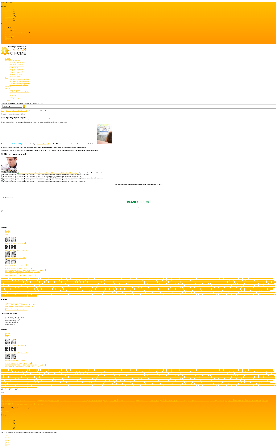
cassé (159, 282)
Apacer (246, 278)
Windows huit (240, 294)
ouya (88, 290)
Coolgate (150, 283)
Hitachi (188, 287)
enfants (213, 285)
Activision (82, 278)
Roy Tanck (23, 408)
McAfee (130, 289)
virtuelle (176, 294)
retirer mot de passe (78, 292)
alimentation (160, 278)
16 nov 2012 (21, 243)
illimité (196, 287)
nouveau (21, 290)
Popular (7, 231)
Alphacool (174, 278)
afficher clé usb (127, 278)
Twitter (131, 294)
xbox (267, 294)
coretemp (180, 283)
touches (94, 294)
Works (264, 294)
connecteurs (90, 283)
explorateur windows (268, 285)
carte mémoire (132, 282)
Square (246, 292)
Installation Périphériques (17, 71)
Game (91, 287)
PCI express (127, 290)
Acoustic (68, 278)
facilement (7, 287)
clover (2, 283)
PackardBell (94, 290)
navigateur (238, 289)
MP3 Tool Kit (222, 289)
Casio (156, 282)
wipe (250, 294)
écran (2, 296)
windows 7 (229, 294)
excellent (256, 285)
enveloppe (226, 285)
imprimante (211, 287)
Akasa (143, 278)
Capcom (115, 282)
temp (50, 294)
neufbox (7, 290)
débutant (46, 285)
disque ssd (6, 285)
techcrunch (42, 294)
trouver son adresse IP (120, 294)
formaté (64, 287)
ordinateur (80, 290)
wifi (217, 294)
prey (186, 290)
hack (169, 287)
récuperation (109, 292)
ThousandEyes (72, 294)
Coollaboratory (163, 283)
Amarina (188, 278)
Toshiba (90, 294)
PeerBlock (147, 290)
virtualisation (171, 294)
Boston (59, 282)
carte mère (126, 282)
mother (213, 289)
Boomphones (51, 282)
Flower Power (33, 287)
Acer (60, 278)
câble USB (228, 283)
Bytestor (85, 282)
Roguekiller (91, 292)
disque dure (265, 283)
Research (67, 292)
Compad (31, 283)
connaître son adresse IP (78, 283)
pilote (164, 290)
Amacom (184, 278)
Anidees (221, 278)
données (23, 285)
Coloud (27, 283)
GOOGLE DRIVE (10, 273)
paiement (107, 290)
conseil (121, 283)
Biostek (272, 280)
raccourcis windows (255, 290)
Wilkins (220, 294)
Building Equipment (11, 243)
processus (204, 290)
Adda (90, 278)
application (270, 278)
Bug (76, 282)
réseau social (142, 292)
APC (250, 278)
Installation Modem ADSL (17, 69)
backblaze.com (182, 280)
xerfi (270, 294)
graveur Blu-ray (145, 287)
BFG (265, 280)
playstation (175, 290)
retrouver (85, 292)
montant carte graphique (206, 289)
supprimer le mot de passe (269, 292)
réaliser (105, 292)
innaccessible (233, 287)
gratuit (139, 287)
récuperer (114, 292)
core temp (185, 283)
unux (139, 294)
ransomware (264, 290)
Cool (143, 283)
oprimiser (58, 290)
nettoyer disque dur (263, 289)
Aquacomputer (4, 280)
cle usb (264, 282)
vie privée (165, 294)
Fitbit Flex (21, 287)
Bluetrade (37, 282)
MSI (227, 289)
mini (148, 289)
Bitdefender (3, 282)
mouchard (217, 289)
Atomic (106, 280)
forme (67, 287)
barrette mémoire (210, 280)
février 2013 (8, 13)
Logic (100, 289)
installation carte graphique (247, 287)
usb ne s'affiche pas (145, 294)
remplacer (48, 292)
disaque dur (247, 283)
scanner (170, 292)
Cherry (246, 282)
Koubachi (50, 289)
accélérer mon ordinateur (53, 278)
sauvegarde (166, 292)
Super (258, 292)
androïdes (217, 278)
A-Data (31, 278)
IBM (193, 287)
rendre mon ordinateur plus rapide (57, 292)
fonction (38, 287)
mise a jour (155, 289)
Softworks (216, 292)
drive (38, 285)
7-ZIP (10, 278)
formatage (56, 287)
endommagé (208, 285)
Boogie (42, 282)
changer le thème (223, 282)
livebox (97, 289)
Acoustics (73, 278)
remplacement (34, 292)
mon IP (188, 289)
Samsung (158, 292)
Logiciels (8, 34)
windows (224, 294)
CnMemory (13, 283)
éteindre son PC (20, 296)
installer (2, 289)
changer (212, 282)
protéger (224, 290)
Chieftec (250, 282)
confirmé (57, 283)
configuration (52, 283)
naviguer (242, 289)
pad (104, 290)
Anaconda (205, 278)
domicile (19, 285)
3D (7, 278)
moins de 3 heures (180, 289)
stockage (250, 292)
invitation (12, 289)
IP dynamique (31, 289)
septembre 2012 (9, 17)
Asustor (90, 280)
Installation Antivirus (16, 74)
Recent (7, 232)
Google (123, 287)
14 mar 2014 (27, 268)
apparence (263, 278)
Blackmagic (20, 282)
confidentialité (46, 283)
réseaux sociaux (149, 292)
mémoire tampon (232, 289)
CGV (187, 282)
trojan (107, 294)
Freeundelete (83, 287)
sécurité (21, 294)
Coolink (157, 283)
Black (11, 282)
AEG (120, 278)
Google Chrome (128, 287)
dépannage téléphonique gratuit (139, 285)
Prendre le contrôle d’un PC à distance (16, 275)
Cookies (140, 283)
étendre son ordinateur (32, 296)
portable (182, 290)
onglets (40, 290)
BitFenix (8, 282)
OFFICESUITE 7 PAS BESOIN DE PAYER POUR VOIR (21, 270)
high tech (185, 287)
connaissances (62, 283)
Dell (236, 283)
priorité (188, 290)
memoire (145, 289)
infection (216, 287)
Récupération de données (17, 66)
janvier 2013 (9, 15)
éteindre (5, 296)
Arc (8, 280)
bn (40, 282)
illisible (200, 287)
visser (181, 294)
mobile (166, 289)
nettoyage (247, 289)
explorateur (261, 285)
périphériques (236, 290)
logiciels (107, 289)
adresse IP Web (109, 278)
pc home (123, 290)
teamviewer (37, 294)
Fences (17, 287)
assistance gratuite (63, 280)
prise (191, 290)
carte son (142, 282)
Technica (47, 294)
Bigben (268, 280)
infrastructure (227, 287)
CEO (185, 282)
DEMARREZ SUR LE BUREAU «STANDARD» (19, 272)
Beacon (235, 280)
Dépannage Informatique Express (19, 81)
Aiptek (138, 278)
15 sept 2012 (24, 250)
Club (5, 283)
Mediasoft (137, 289)
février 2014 (8, 11)
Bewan (256, 280)
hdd (181, 287)
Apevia (252, 278)
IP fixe (36, 289)
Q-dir (240, 290)
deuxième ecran (241, 283)
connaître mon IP (69, 283)
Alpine (177, 278)
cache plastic (94, 282)
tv (129, 294)
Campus (103, 282)
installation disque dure (259, 287)
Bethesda (252, 280)
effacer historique (180, 285)
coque (174, 283)
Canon (111, 282)
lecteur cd (61, 289)
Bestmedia (248, 280)
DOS (36, 285)
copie (171, 283)
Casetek (153, 282)
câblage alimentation (218, 283)
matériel (118, 289)
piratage (171, 290)
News (7, 411)
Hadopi (172, 287)
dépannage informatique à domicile (105, 285)
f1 (273, 285)
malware (111, 289)
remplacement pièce (41, 292)
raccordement (247, 290)
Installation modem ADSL (12, 250)
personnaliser (158, 290)
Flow (29, 287)
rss (6, 445)
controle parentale (134, 283)
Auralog (134, 280)
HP (191, 287)
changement (191, 282)
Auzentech (154, 280)
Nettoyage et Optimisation (17, 62)
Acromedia (77, 278)
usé (150, 294)
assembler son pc (33, 280)
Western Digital (210, 294)
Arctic (14, 280)
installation (239, 287)
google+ (7, 442)
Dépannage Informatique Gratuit (19, 85)
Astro (78, 280)
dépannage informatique (63, 285)
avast (158, 280)
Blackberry (15, 282)
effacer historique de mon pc (191, 285)
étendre (25, 296)
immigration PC (205, 287)
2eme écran (4, 278)
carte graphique (120, 282)
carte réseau (137, 282)
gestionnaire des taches (107, 287)
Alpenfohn (169, 278)
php (162, 290)
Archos (10, 280)
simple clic (202, 292)
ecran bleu (174, 285)
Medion (141, 289)
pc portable (136, 290)
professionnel (209, 290)
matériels (122, 289)
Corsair (197, 283)
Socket (211, 292)
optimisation (63, 290)
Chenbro (243, 282)
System (17, 294)
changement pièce (198, 282)
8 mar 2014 (31, 275)
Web (197, 294)
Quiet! (243, 290)
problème (195, 290)
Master (115, 289)
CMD (7, 283)
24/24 (14, 278)
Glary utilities (119, 287)
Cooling (154, 283)
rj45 (88, 292)
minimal (151, 289)
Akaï (146, 278)
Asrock (28, 280)
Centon (182, 282)
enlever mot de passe (219, 285)
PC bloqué (118, 290)
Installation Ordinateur (16, 73)
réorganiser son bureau (127, 292)
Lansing (57, 289)
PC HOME (8, 59)
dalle (232, 283)
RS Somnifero (97, 292)
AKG (148, 278)
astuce (81, 280)
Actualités (8, 86)
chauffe (236, 282)
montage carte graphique (195, 289)
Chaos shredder (231, 282)
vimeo (7, 439)
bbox (230, 280)
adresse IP (97, 278)
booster (56, 282)
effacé (198, 285)
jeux (39, 289)
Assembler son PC (10, 29)
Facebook (3, 287)
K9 (40, 289)
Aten (93, 280)
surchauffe (8, 294)
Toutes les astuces (15, 90)
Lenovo (79, 289)
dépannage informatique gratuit (75, 285)
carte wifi (147, 282)
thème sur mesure (79, 294)
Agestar (132, 278)
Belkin (240, 280)
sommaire (223, 292)
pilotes (167, 290)
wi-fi (215, 294)
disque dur (261, 283)
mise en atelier (162, 289)
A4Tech (34, 278)
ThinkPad (66, 294)
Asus (87, 280)
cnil (10, 283)
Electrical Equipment (11, 265)
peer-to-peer (141, 290)
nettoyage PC (252, 289)
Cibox (253, 282)
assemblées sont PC (42, 280)
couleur (204, 283)
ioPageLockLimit (19, 289)
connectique (95, 283)
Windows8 (8, 39)
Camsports (107, 282)
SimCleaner (197, 292)
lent (82, 289)
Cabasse (89, 282)
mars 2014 (8, 10)
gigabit (113, 287)
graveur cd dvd (152, 287)
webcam (200, 294)
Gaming (94, 287)
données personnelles (29, 285)
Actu (6, 27)
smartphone (207, 292)
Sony (230, 292)
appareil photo (257, 278)
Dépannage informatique (12, 60)
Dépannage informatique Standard (20, 79)
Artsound (21, 280)
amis (198, 278)
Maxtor (126, 289)
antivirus (240, 278)
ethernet (241, 285)
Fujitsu (88, 287)
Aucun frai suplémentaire (113, 280)
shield (184, 292)
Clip (268, 282)
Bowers (63, 282)
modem (170, 289)
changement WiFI (206, 282)
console (128, 283)
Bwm (82, 282)
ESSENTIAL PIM (236, 285)
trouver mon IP (112, 294)
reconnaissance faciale (22, 292)
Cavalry (162, 282)
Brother (70, 282)
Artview (24, 280)
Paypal (112, 290)
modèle (173, 289)
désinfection (159, 285)
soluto (219, 292)
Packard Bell (100, 290)
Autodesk (140, 280)
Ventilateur (155, 294)
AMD (195, 278)
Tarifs (6, 78)
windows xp (246, 294)
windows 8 (234, 294)
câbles (224, 283)
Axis (178, 280)
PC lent (132, 290)
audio (120, 280)
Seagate (174, 292)
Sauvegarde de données (16, 64)
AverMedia (169, 280)
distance (10, 285)
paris (110, 290)
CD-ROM (166, 282)
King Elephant (45, 289)
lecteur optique (74, 289)
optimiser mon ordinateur (72, 290)
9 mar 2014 (37, 272)
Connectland (107, 283)
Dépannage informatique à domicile (15, 33)
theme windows (60, 294)
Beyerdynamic (261, 280)
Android (213, 278)
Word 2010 (256, 294)
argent (17, 280)
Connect (86, 283)
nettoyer (257, 289)
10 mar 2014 (41, 270)
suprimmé (3, 294)
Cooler (146, 283)
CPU (207, 283)
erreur (230, 285)
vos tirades (191, 294)
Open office (44, 290)
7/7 (12, 278)
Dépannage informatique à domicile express (122, 285)
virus (179, 294)
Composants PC (14, 67)
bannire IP (188, 280)
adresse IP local (102, 278)
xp (275, 294)
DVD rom (42, 285)
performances (152, 290)
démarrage (50, 285)
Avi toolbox (174, 280)
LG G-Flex (85, 289)
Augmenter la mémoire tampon (14, 268)
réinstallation (119, 292)
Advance (117, 278)
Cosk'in (200, 283)
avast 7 (160, 280)
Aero (123, 278)
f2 (274, 285)
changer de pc (217, 282)
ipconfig (26, 289)
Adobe (92, 278)
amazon (192, 278)
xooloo (272, 294)
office (37, 290)
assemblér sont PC (51, 280)
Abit (37, 278)
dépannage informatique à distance (89, 285)
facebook (8, 440)
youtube (7, 437)
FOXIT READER (73, 287)
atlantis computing (100, 280)
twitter (7, 435)
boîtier (66, 282)
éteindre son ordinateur (12, 296)
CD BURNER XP (173, 282)
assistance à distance (72, 280)
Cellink (178, 282)
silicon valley (188, 292)
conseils (124, 283)
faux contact (12, 287)
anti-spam (236, 278)
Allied (165, 278)
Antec (232, 278)
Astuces (7, 31)
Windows (8, 38)
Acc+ (42, 278)
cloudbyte (274, 282)
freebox (78, 287)
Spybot (233, 292)
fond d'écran (43, 287)
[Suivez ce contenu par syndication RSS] (3, 411)
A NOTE (229, 278)
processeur (199, 290)
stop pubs (254, 292)
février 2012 (8, 18)
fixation (25, 287)
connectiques (101, 283)
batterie (227, 280)
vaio (152, 294)
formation (60, 287)
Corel (177, 283)
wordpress (261, 294)
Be (232, 280)
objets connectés (31, 290)
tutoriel (127, 294)
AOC (244, 278)
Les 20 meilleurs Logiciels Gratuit (19, 92)
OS (83, 290)
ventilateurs (160, 294)
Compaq (35, 283)
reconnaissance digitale (13, 292)
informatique (221, 287)
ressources (71, 292)
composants (39, 283)
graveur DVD (158, 287)
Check (239, 282)
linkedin (7, 444)
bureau (79, 282)
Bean (238, 280)
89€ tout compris (20, 278)
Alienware (155, 278)
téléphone (136, 294)
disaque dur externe (254, 283)
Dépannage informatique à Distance (20, 83)
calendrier (99, 282)
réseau (138, 292)
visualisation (186, 294)
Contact (7, 100)
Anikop (225, 278)
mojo (185, 289)
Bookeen (46, 282)
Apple (266, 278)
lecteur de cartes (67, 289)
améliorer (201, 278)
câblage (212, 283)
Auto (137, 280)
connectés (112, 283)
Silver (193, 292)
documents (14, 285)
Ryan (102, 292)
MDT (133, 289)
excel (253, 285)
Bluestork (33, 282)
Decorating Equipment (12, 258)
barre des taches (202, 280)
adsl (114, 278)
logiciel (103, 289)
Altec (181, 278)
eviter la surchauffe (248, 285)
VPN (195, 294)
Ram (260, 290)
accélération (45, 278)
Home (2, 111)
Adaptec (87, 278)
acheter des (64, 278)
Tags (6, 234)
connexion (117, 283)
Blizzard (25, 282)
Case (150, 282)
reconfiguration (4, 292)
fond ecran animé (49, 287)
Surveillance (12, 294)
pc (115, 290)
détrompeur (169, 285)
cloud (270, 282)
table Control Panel (27, 294)
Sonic (227, 292)
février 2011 (8, 20)
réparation (135, 292)
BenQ (244, 280)
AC (39, 278)
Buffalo (73, 282)
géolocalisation (164, 287)
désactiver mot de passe (151, 285)
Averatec (164, 280)
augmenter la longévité (127, 280)
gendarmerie (99, 287)
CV (209, 283)
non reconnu (16, 290)
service (180, 292)
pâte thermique (229, 290)
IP (23, 289)
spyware (236, 292)
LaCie (54, 289)
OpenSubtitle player (51, 290)
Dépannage (55, 285)
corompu (189, 283)
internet (8, 289)
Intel (6, 289)
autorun (150, 280)
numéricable (25, 290)
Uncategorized (9, 36)
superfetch (261, 292)
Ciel (256, 282)
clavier (261, 282)
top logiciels (86, 294)
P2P (90, 290)
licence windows (91, 289)
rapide (268, 290)
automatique (145, 280)
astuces (83, 280)
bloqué (28, 282)
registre (29, 292)
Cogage (23, 283)
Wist (252, 294)
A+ (28, 278)
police (179, 290)
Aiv (141, 278)
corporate (193, 283)
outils (85, 290)
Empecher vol (203, 285)
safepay (154, 292)
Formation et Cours (15, 76)
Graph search (135, 287)
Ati (95, 280)
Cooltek (168, 283)
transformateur (99, 294)
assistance (57, 280)
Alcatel (151, 278)
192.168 (25, 278)
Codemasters (19, 283)
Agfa (135, 278)
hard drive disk (177, 287)
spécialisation (242, 292)
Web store (205, 294)
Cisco (258, 282)
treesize (104, 294)
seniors (177, 292)
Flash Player (35, 408)
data (234, 283)
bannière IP (193, 280)
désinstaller (164, 285)
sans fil (162, 292)
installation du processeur (269, 287)
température (54, 294)
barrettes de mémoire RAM (220, 280)
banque (197, 280)
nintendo (11, 290)
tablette (33, 294)
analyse (209, 278)
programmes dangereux (217, 290)
